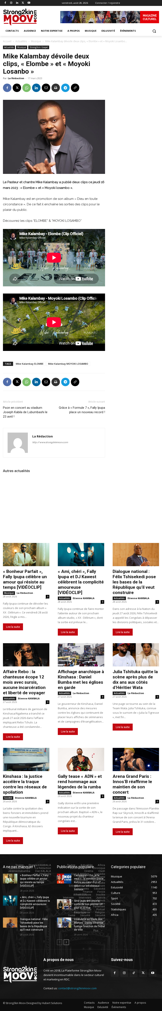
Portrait (100, 909)
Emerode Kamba (20, 868)
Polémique (69, 909)
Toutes (19, 865)
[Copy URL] (75, 88)
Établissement (96, 885)
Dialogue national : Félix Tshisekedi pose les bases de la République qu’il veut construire (134, 582)
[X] (22, 3)
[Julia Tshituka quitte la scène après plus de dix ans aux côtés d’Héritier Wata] (136, 654)
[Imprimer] (55, 88)
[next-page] (66, 942)
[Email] (46, 88)
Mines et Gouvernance (91, 900)
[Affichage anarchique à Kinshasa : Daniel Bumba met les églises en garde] (81, 654)
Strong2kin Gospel (39, 47)
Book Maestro (79, 868)
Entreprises (76, 885)
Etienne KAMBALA (83, 598)
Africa (101, 865)
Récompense (82, 912)
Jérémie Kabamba (19, 871)
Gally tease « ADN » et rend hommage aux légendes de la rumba (80, 781)
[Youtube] (28, 3)
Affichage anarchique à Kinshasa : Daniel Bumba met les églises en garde (81, 679)
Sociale (74, 918)
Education (84, 882)
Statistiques (70, 921)
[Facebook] (5, 3)
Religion (100, 912)
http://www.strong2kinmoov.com (50, 442)
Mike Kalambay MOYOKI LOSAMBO (68, 363)
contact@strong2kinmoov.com (77, 988)
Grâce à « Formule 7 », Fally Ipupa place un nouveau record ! (82, 410)
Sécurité (85, 915)
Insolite (100, 894)
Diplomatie (81, 879)
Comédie (99, 874)
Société (8, 797)
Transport (86, 924)
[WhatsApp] (26, 88)
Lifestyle (68, 900)
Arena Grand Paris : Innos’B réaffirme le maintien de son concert (132, 784)
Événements (81, 888)
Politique (86, 909)
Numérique (81, 906)
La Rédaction (16, 78)
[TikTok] (133, 973)
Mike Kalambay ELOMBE (29, 363)
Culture (82, 876)
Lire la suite (13, 626)
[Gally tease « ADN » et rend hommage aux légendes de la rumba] (81, 759)
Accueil (7, 41)
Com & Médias (80, 874)
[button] (154, 31)
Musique (36, 41)
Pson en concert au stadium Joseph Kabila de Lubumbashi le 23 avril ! (25, 412)
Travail (101, 924)
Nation (82, 903)
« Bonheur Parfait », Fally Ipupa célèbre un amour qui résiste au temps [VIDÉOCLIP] (25, 579)
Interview (68, 897)
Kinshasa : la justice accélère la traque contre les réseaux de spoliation (25, 784)
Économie (99, 879)
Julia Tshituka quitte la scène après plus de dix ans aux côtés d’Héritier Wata (135, 679)
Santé (71, 915)
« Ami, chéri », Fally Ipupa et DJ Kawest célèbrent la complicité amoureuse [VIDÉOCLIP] (81, 582)
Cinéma (88, 871)
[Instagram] (11, 3)
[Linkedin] (17, 3)
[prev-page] (59, 942)
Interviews (85, 897)
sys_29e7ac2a (42, 874)
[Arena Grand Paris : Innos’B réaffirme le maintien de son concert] (136, 759)
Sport (101, 918)
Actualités (21, 41)
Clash (101, 871)
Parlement (99, 906)
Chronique (99, 868)
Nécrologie (98, 903)
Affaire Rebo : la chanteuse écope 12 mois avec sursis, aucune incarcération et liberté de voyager (24, 682)
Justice (100, 897)
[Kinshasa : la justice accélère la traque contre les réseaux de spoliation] (26, 759)
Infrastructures (82, 894)
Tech (72, 924)
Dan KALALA (43, 871)
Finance (87, 891)
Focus (101, 891)
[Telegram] (65, 88)
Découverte (98, 876)
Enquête (100, 882)
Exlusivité (99, 888)
